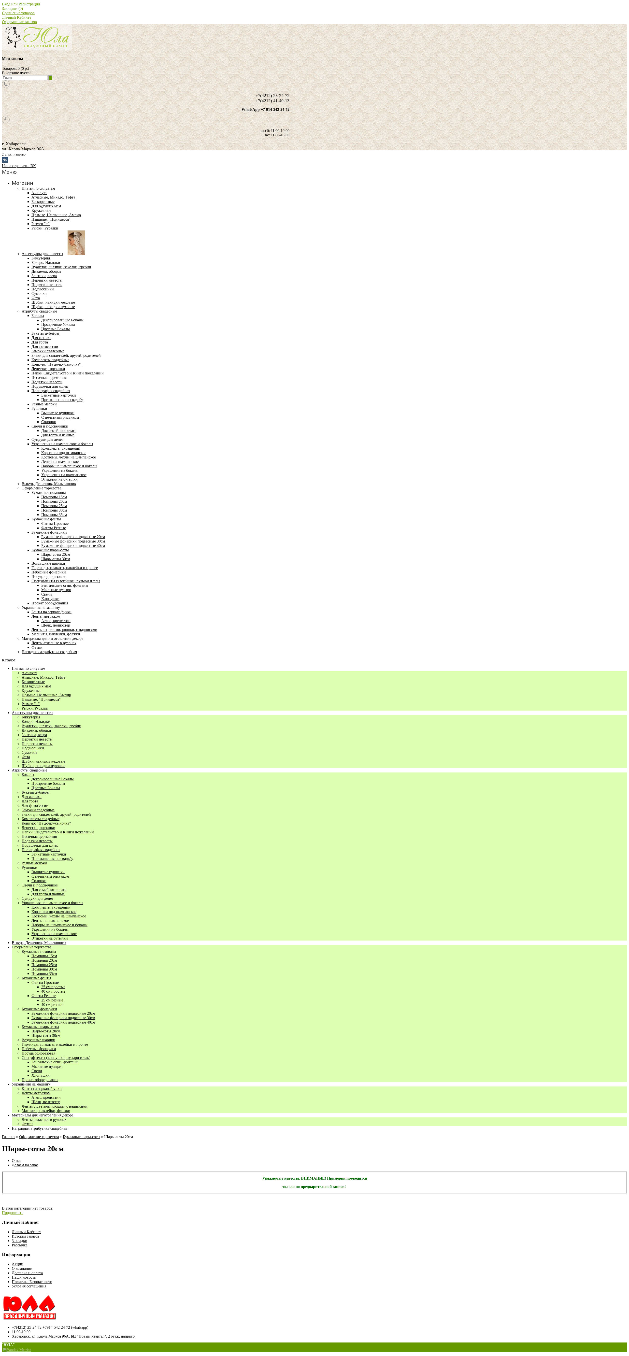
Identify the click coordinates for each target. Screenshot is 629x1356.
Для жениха (32, 797)
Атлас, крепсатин (56, 621)
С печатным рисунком (60, 417)
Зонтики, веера (34, 735)
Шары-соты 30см (55, 559)
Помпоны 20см (54, 501)
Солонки (48, 422)
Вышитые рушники (57, 413)
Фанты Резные (53, 528)
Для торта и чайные (57, 435)
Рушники (29, 867)
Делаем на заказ (25, 1165)
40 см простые (53, 991)
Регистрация (29, 4)
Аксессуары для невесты (32, 713)
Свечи (46, 594)
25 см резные (52, 1000)
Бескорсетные (33, 682)
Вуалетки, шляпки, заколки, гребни (51, 726)
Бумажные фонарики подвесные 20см (73, 537)
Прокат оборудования (40, 1080)
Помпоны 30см (54, 510)
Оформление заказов (19, 22)
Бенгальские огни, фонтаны (64, 585)
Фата (26, 757)
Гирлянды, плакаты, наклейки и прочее (55, 1044)
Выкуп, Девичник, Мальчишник (39, 943)
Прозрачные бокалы (58, 324)
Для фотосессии (35, 805)
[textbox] (24, 77)
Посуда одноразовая (38, 1053)
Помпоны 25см (54, 506)
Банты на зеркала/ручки (42, 1088)
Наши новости (24, 1277)
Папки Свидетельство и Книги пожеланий (58, 832)
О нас (16, 1160)
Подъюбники (33, 748)
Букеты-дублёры (35, 792)
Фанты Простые (55, 523)
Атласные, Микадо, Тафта (43, 677)
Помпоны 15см (54, 497)
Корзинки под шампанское (63, 453)
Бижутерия (31, 717)
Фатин (27, 1124)
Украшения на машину (31, 1084)
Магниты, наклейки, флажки (46, 1111)
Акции (17, 1264)
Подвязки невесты (37, 744)
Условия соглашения (29, 1286)
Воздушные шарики (38, 1040)
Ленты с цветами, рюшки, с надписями (54, 1106)
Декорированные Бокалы (62, 320)
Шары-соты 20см (55, 554)
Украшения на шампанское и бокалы (52, 903)
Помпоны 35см (54, 515)
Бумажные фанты (36, 978)
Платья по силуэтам (28, 668)
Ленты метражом (36, 1093)
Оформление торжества (32, 947)
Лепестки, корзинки (38, 828)
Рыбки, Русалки (35, 708)
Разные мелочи (34, 863)
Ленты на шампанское (60, 461)
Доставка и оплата (27, 1273)
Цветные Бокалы (55, 329)
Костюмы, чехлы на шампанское (68, 457)
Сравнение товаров (18, 13)
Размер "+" (31, 704)
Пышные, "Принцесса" (41, 699)
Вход (6, 4)
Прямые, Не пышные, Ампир (46, 695)
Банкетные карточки (58, 395)
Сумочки (29, 752)
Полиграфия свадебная (41, 850)
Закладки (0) (12, 8)
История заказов (25, 1236)
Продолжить (12, 1213)
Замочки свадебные (38, 810)
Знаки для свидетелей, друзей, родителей (56, 814)
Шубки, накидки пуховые (43, 766)
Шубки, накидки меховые (43, 761)
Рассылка (20, 1245)
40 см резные (52, 1004)
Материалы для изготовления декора (42, 1115)
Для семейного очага (58, 430)
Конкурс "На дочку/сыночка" (46, 823)
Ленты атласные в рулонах (44, 1119)
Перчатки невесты (37, 739)
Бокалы (28, 774)
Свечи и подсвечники (40, 885)
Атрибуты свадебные (29, 770)
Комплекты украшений (60, 448)
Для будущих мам (36, 686)
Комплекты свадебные (40, 819)
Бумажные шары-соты (40, 1027)
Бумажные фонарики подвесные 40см (73, 545)
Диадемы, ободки (36, 730)
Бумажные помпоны (39, 951)
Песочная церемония (39, 836)
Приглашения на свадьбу (62, 400)
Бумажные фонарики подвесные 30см (73, 541)
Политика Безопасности (32, 1282)
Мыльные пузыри (56, 590)
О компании (22, 1268)
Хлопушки (50, 599)
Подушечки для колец (40, 845)
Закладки (19, 1241)
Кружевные (31, 690)
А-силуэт (29, 673)
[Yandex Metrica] (17, 1350)
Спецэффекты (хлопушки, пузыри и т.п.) (56, 1058)
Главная (8, 1137)
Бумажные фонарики (39, 1009)
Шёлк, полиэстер (55, 625)
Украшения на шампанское (63, 475)
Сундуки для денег (38, 898)
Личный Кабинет (16, 17)
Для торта (30, 801)
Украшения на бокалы (59, 470)
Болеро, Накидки (36, 721)
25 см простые (53, 987)
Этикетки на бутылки (59, 479)
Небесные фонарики (39, 1049)
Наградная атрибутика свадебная (39, 1128)
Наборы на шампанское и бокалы (69, 466)
